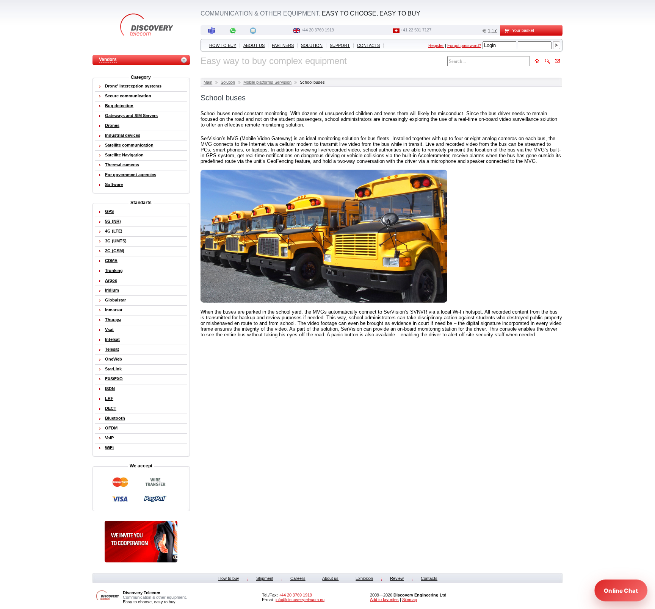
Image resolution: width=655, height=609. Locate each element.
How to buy (222, 45)
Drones (112, 125)
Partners (283, 45)
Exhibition (364, 578)
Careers (298, 578)
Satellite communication (129, 145)
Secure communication (128, 96)
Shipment (264, 578)
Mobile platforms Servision (267, 82)
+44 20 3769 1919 (317, 30)
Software (114, 184)
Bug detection (119, 105)
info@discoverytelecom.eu (300, 599)
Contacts (368, 45)
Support (340, 45)
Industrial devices (122, 135)
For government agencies (130, 174)
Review (397, 578)
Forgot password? (464, 45)
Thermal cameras (122, 164)
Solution (312, 45)
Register (436, 45)
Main (208, 82)
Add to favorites (384, 599)
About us (254, 45)
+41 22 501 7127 (416, 30)
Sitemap (409, 599)
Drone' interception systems (133, 86)
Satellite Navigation (124, 155)
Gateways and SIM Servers (131, 115)
